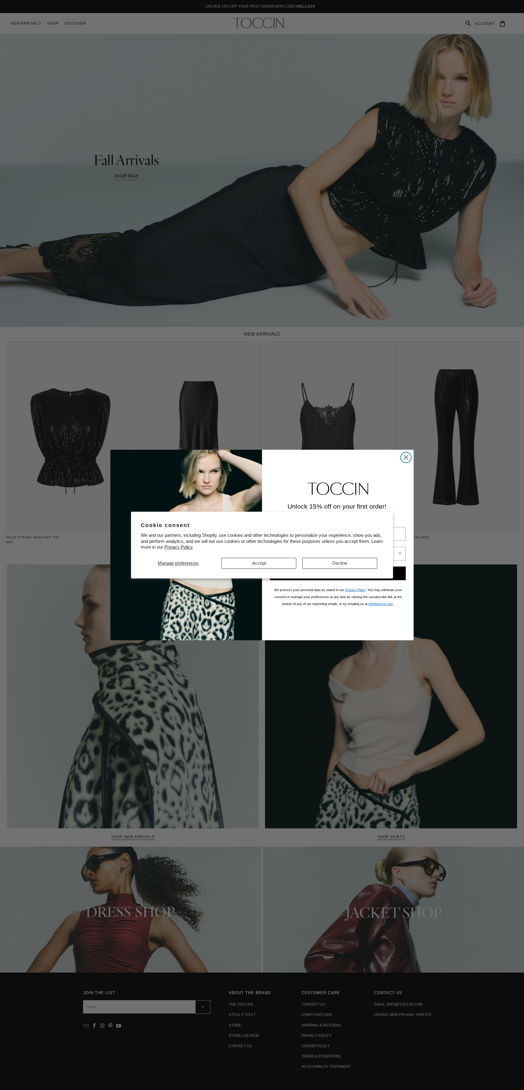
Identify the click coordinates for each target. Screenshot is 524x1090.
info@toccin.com (380, 604)
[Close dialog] (406, 457)
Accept (259, 563)
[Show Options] (400, 553)
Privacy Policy (178, 547)
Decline (339, 563)
